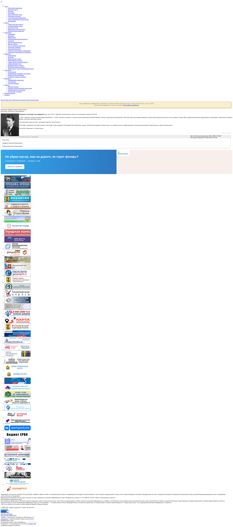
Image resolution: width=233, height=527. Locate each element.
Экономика (7, 32)
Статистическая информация (17, 18)
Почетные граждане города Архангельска (26, 100)
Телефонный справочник (16, 80)
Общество (7, 54)
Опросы (6, 85)
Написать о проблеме (14, 166)
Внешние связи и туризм (15, 65)
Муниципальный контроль (16, 67)
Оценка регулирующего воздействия (19, 52)
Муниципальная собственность (18, 39)
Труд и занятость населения (16, 46)
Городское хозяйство (14, 47)
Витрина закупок (9, 93)
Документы (8, 70)
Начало (3, 100)
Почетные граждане (14, 16)
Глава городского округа (15, 24)
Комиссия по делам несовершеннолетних (21, 68)
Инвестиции (12, 37)
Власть (6, 23)
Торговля (11, 41)
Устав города (12, 72)
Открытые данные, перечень (17, 77)
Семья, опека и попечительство (18, 62)
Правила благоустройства (16, 75)
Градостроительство (14, 49)
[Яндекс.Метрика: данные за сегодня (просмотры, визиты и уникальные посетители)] (7, 514)
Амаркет (7, 95)
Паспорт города (13, 9)
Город (6, 6)
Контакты (7, 78)
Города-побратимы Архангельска (18, 19)
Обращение (4, 519)
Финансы (11, 36)
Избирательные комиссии (16, 31)
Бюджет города (12, 44)
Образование (12, 55)
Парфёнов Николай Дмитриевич (13, 143)
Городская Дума (13, 27)
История (10, 11)
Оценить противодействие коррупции (20, 88)
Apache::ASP (32, 524)
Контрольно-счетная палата (16, 29)
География (11, 13)
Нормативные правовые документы (19, 73)
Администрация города (15, 26)
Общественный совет (14, 64)
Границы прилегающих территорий (19, 50)
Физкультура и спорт (14, 59)
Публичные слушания (15, 91)
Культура (11, 57)
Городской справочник (15, 8)
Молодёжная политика (15, 60)
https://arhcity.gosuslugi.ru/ (131, 105)
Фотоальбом (12, 21)
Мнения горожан (13, 86)
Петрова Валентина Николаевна (13, 146)
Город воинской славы (15, 14)
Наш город (9, 100)
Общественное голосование (16, 90)
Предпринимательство (15, 42)
